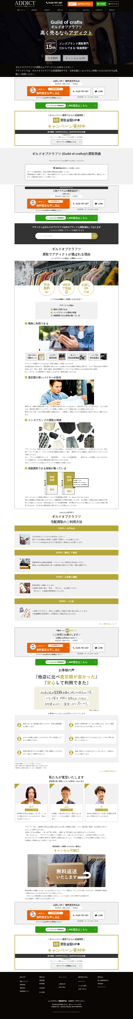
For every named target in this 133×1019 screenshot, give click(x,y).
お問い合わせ (82, 989)
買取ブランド (21, 10)
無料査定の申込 (79, 4)
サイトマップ (102, 987)
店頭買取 (42, 983)
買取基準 (47, 10)
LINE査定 (102, 4)
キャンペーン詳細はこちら (66, 142)
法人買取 (42, 992)
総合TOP (22, 977)
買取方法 (60, 10)
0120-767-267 (55, 2)
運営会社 (112, 10)
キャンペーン (73, 10)
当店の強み (86, 10)
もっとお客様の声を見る (107, 771)
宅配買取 (42, 980)
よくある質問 (82, 985)
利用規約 (100, 983)
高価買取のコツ (24, 991)
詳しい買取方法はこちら (107, 624)
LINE (100, 91)
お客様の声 (99, 10)
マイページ (113, 4)
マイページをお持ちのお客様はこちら (48, 98)
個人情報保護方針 (103, 980)
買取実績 (34, 10)
